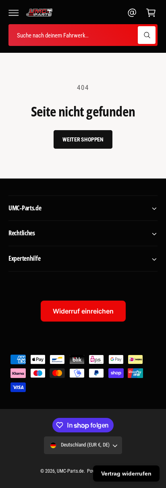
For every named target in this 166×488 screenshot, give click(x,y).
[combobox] (83, 35)
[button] (13, 12)
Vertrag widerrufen (126, 473)
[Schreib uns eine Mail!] (132, 12)
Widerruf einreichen (83, 311)
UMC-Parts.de (70, 471)
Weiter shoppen (83, 139)
